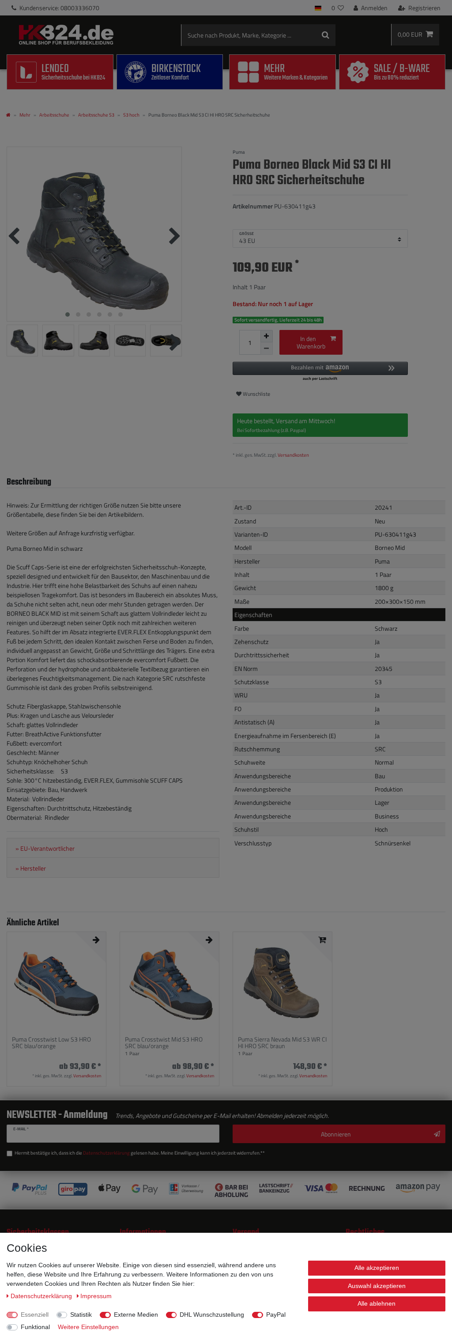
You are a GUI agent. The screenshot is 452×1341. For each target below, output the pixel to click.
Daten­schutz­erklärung (42, 1295)
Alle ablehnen (377, 1303)
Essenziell (35, 1314)
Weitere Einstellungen (88, 1326)
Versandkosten (293, 454)
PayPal (276, 1314)
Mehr (24, 114)
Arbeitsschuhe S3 (96, 114)
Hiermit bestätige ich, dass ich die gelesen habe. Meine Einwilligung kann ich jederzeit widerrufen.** (140, 1152)
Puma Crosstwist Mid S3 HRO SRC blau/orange (164, 1043)
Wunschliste (255, 394)
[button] (320, 372)
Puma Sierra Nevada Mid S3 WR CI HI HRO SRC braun (282, 1043)
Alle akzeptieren (376, 1267)
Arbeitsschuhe (54, 114)
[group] (56, 981)
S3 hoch (131, 114)
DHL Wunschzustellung (212, 1314)
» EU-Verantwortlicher (45, 848)
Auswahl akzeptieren (377, 1285)
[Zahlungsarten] (226, 1190)
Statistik (81, 1314)
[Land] (318, 7)
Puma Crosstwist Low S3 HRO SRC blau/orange (51, 1043)
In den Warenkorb (311, 342)
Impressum (96, 1295)
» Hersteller (30, 868)
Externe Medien (136, 1314)
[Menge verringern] (266, 348)
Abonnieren (336, 1134)
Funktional (35, 1326)
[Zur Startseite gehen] (8, 114)
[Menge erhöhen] (266, 336)
